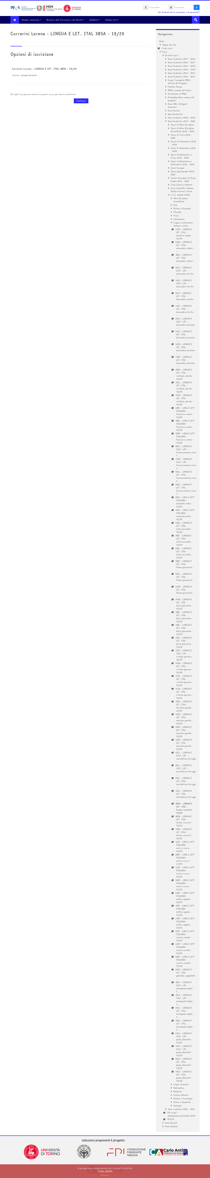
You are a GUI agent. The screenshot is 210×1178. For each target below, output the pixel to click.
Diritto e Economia (182, 208)
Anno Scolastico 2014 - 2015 (181, 69)
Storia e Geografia (182, 1102)
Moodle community (30, 19)
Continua (81, 101)
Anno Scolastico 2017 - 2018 (181, 58)
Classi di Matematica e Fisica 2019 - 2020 (181, 156)
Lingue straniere (181, 1084)
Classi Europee (177, 167)
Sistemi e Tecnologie (182, 1098)
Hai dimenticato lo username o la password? (179, 12)
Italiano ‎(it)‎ (110, 19)
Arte (175, 205)
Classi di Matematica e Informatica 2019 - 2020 (182, 163)
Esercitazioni (174, 110)
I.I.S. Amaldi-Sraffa (180, 194)
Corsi (164, 51)
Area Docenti (171, 1122)
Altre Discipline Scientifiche (180, 200)
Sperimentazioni (175, 114)
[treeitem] (177, 584)
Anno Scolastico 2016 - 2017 (181, 62)
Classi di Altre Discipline (182, 124)
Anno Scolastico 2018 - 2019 (181, 117)
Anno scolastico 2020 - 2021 (181, 1109)
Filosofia (177, 212)
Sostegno (177, 1105)
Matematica (178, 1087)
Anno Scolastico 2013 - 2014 (181, 73)
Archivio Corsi (171, 55)
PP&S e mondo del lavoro (179, 90)
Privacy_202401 (105, 1171)
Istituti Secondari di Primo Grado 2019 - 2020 (183, 180)
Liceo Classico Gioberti (181, 184)
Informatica (178, 219)
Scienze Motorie (180, 1095)
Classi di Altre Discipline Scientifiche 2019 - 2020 (182, 130)
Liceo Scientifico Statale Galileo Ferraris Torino (182, 190)
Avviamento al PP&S (177, 93)
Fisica (176, 215)
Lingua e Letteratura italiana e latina (183, 224)
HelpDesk (93, 19)
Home (161, 41)
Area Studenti (171, 1126)
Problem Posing (175, 86)
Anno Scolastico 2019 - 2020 (181, 121)
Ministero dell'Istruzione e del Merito (64, 19)
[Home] (45, 8)
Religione (177, 1091)
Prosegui (105, 1175)
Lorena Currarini (29, 75)
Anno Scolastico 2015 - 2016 (181, 66)
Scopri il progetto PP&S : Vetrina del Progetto (179, 82)
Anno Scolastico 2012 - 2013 (181, 76)
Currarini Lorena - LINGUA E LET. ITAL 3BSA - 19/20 (44, 69)
